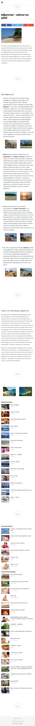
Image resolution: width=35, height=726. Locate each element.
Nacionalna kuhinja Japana (18, 419)
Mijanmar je (4, 348)
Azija (7, 11)
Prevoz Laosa (14, 476)
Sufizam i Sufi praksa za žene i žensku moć (21, 529)
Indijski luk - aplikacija (17, 624)
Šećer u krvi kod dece (17, 660)
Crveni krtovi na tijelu (16, 652)
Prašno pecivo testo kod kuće (19, 603)
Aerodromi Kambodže (17, 440)
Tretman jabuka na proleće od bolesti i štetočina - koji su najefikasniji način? (22, 667)
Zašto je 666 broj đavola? (18, 610)
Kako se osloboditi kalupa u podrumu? (21, 631)
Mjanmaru (14, 109)
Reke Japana (14, 426)
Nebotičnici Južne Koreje (17, 469)
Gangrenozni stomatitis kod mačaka (21, 674)
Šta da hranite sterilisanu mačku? (20, 550)
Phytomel (13, 596)
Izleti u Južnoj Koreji (16, 447)
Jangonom (6, 159)
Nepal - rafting (15, 497)
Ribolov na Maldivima (16, 483)
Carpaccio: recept (16, 645)
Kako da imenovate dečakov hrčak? (21, 536)
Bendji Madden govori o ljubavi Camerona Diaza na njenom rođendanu (22, 618)
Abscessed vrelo (15, 638)
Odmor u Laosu (15, 412)
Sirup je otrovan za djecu (18, 543)
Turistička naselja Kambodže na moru (21, 490)
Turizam (3, 11)
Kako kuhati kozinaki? (16, 574)
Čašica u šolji (14, 557)
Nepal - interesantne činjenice (19, 433)
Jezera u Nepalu (15, 462)
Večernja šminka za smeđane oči (20, 588)
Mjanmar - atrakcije (16, 454)
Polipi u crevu (14, 564)
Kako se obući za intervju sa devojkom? (22, 688)
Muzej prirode (14, 681)
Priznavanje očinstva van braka (19, 581)
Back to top (17, 718)
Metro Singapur (15, 405)
